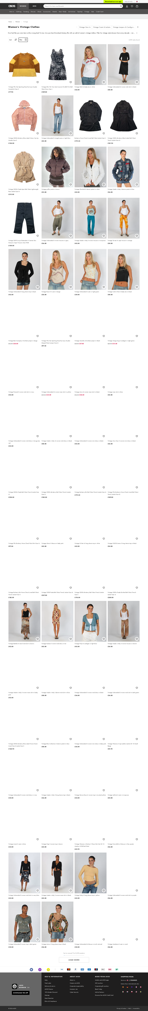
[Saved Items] (132, 6)
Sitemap (47, 995)
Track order (48, 983)
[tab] (11, 11)
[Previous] (76, 27)
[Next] (138, 27)
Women (17, 22)
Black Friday (98, 989)
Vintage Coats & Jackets (101, 27)
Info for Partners (99, 992)
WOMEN (23, 6)
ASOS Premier (49, 989)
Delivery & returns (50, 986)
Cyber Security (74, 992)
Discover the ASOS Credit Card (104, 995)
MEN (34, 6)
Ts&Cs (129, 1008)
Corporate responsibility (77, 986)
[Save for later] (37, 82)
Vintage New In (85, 27)
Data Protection (49, 998)
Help (46, 980)
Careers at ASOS (75, 983)
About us (72, 980)
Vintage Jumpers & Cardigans (123, 27)
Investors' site (74, 989)
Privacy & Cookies (121, 1008)
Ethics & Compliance (51, 1001)
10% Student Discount (51, 992)
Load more (74, 960)
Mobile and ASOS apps (102, 980)
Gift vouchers (99, 983)
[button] (123, 987)
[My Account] (126, 6)
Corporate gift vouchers (102, 986)
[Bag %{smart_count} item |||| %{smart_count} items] (137, 6)
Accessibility (136, 1008)
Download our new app (113, 1)
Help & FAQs (128, 1)
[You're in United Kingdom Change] (137, 1)
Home (10, 22)
